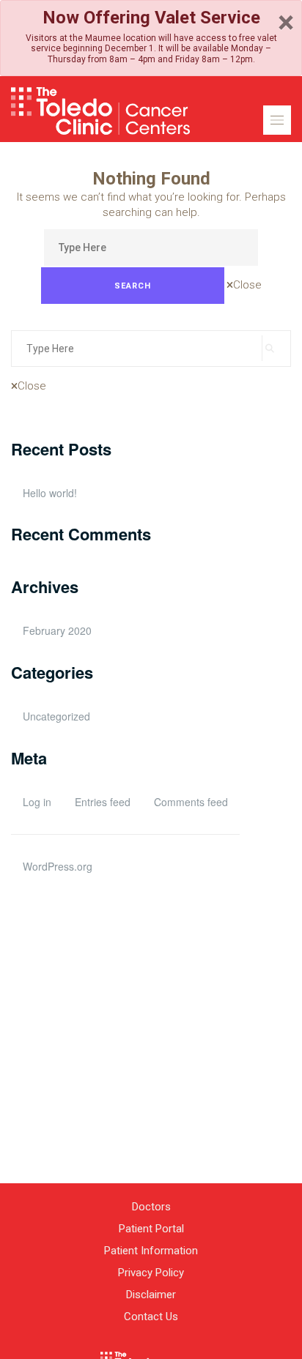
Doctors (151, 1206)
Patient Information (151, 1250)
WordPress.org (57, 866)
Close (247, 284)
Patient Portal (151, 1228)
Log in (37, 801)
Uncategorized (56, 716)
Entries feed (102, 801)
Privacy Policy (151, 1272)
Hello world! (50, 492)
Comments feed (191, 801)
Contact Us (151, 1316)
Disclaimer (151, 1294)
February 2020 (57, 630)
